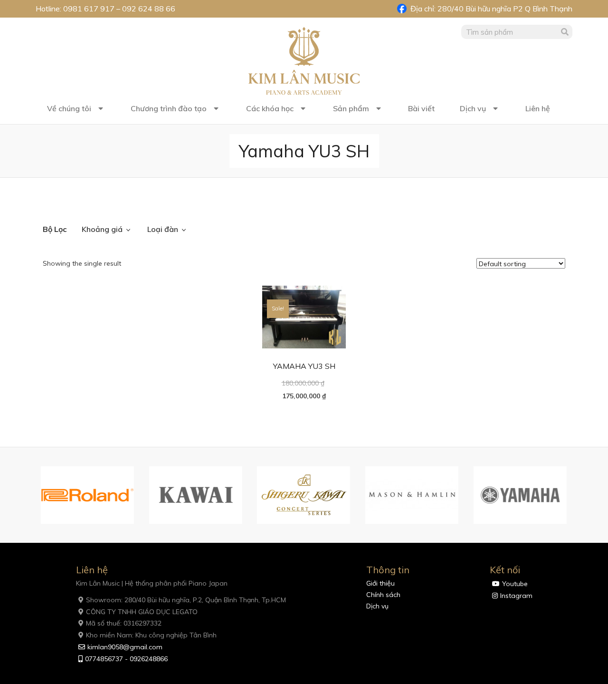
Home (52, 202)
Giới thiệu (380, 583)
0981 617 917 (88, 8)
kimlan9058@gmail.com (124, 647)
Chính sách (383, 594)
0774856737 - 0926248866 (126, 659)
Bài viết (421, 108)
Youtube (515, 583)
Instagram (516, 595)
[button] (31, 495)
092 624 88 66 (148, 8)
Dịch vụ (473, 108)
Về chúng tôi (69, 108)
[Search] (565, 32)
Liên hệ (537, 108)
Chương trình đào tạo (169, 108)
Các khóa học (270, 108)
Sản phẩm (351, 108)
